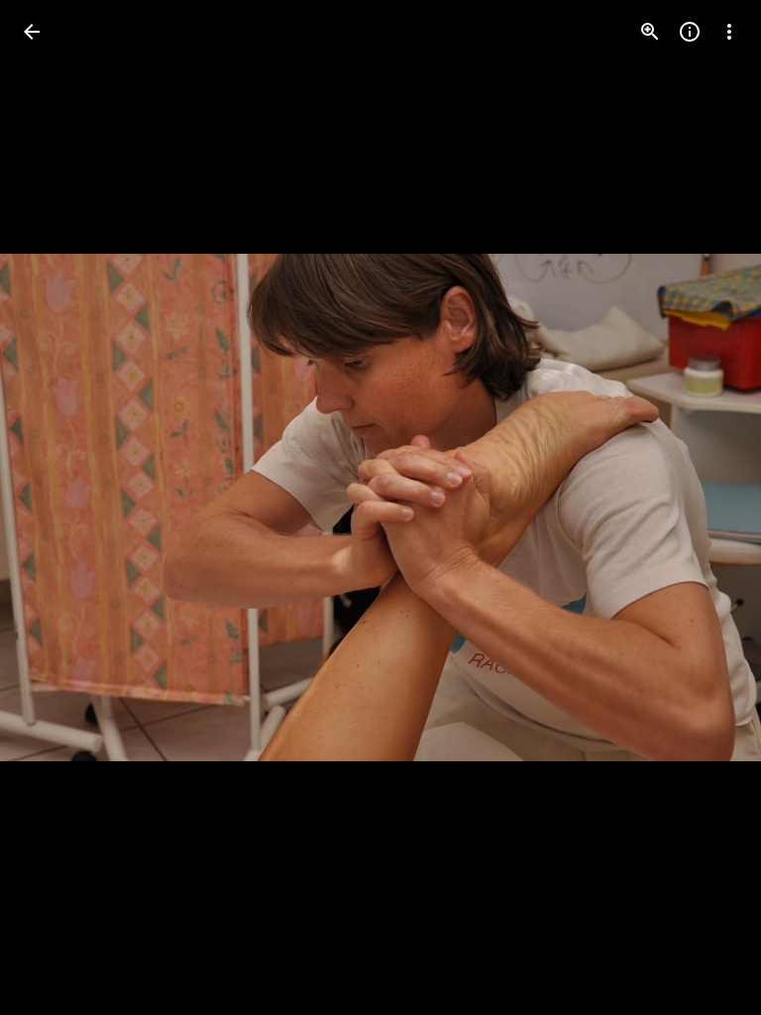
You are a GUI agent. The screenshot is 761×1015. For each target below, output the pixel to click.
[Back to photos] (31, 32)
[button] (55, 507)
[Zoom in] (650, 32)
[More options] (729, 32)
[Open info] (689, 32)
